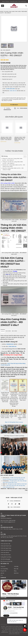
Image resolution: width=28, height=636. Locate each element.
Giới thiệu (16, 566)
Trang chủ (3, 566)
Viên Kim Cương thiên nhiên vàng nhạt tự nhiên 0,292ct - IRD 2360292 (19, 139)
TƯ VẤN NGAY (14, 104)
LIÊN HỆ (2, 331)
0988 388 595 (13, 90)
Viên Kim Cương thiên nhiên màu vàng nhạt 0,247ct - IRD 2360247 (6, 138)
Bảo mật (16, 568)
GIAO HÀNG (8, 331)
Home (1, 11)
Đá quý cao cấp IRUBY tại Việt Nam (17, 484)
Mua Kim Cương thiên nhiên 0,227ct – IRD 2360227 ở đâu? (13, 168)
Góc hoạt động (4, 568)
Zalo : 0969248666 (15, 507)
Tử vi (2, 575)
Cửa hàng (6, 11)
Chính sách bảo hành (6, 554)
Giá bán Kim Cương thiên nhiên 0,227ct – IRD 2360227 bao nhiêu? (13, 165)
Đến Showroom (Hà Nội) (6, 561)
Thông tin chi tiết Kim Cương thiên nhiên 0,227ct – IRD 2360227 (13, 162)
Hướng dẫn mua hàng (6, 557)
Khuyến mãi (3, 570)
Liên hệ (2, 573)
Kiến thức (16, 573)
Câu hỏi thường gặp (5, 559)
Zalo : (22, 108)
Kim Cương (12, 11)
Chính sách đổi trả (5, 552)
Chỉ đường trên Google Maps (12, 355)
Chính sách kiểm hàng (6, 550)
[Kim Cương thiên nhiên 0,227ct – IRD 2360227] (4, 45)
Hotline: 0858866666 (15, 500)
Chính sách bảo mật (5, 543)
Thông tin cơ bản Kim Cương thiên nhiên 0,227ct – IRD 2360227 (12, 159)
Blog (15, 570)
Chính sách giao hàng (6, 548)
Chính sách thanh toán (6, 545)
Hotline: (7, 109)
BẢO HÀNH (14, 331)
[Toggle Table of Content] (24, 156)
